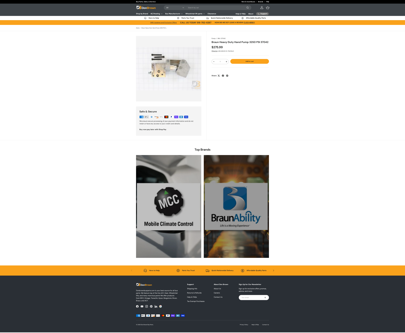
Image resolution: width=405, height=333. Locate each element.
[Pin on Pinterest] (227, 76)
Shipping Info (192, 289)
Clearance (212, 14)
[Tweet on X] (219, 76)
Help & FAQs (241, 14)
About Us (217, 289)
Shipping (214, 51)
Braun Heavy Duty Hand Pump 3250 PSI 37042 (154, 28)
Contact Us (218, 297)
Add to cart (250, 61)
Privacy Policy (244, 325)
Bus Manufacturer (172, 14)
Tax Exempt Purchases (196, 301)
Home (138, 28)
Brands (260, 2)
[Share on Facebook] (223, 76)
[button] (267, 7)
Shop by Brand (142, 14)
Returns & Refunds (194, 293)
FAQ (267, 2)
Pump (214, 38)
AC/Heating (155, 14)
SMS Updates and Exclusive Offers (163, 22)
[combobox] (207, 7)
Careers (217, 293)
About (250, 14)
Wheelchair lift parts (193, 14)
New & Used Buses (248, 2)
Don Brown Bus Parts (147, 325)
